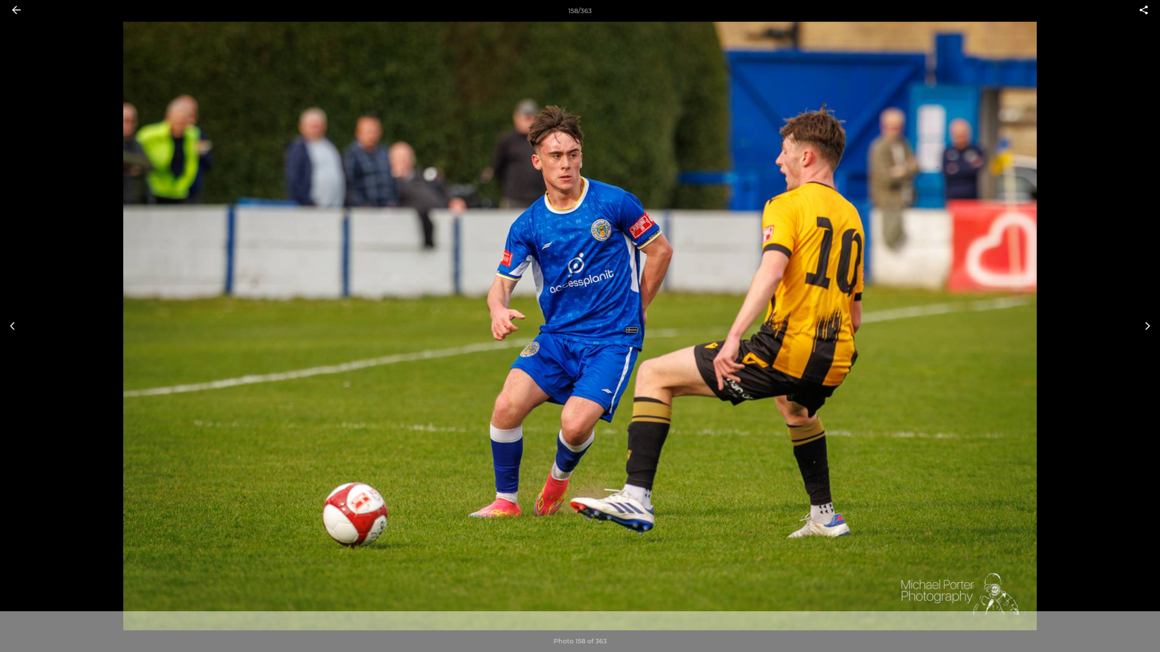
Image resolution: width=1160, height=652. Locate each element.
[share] (1143, 11)
